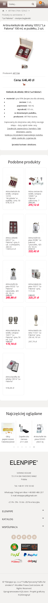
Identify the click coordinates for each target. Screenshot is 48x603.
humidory (33, 128)
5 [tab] (30, 447)
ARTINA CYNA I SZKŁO (17, 10)
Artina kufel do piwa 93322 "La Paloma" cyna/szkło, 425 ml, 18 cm (12, 288)
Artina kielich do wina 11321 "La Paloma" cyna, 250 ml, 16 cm (34, 334)
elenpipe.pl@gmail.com (27, 495)
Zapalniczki (11, 128)
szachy (28, 131)
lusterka (39, 135)
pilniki (14, 138)
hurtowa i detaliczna (27, 144)
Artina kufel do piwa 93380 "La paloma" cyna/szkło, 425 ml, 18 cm (34, 242)
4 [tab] (26, 447)
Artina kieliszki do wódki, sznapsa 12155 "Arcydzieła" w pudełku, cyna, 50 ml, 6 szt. (13, 197)
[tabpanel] (8, 432)
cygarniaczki (31, 138)
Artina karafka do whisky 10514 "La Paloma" (13, 379)
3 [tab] (22, 447)
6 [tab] (34, 447)
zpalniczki (21, 138)
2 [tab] (18, 447)
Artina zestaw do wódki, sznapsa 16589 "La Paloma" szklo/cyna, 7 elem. (35, 197)
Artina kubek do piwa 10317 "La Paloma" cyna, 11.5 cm (34, 287)
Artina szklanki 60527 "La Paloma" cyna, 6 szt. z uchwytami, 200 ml (13, 242)
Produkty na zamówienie (12, 15)
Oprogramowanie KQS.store (16, 591)
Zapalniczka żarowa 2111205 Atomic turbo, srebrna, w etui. (24, 439)
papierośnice (22, 128)
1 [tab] (14, 447)
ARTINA (16, 73)
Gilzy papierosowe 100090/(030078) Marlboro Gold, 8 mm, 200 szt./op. (8, 439)
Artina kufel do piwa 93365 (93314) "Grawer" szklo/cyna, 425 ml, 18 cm (40, 439)
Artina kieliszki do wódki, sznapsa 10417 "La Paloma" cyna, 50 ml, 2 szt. (13, 335)
